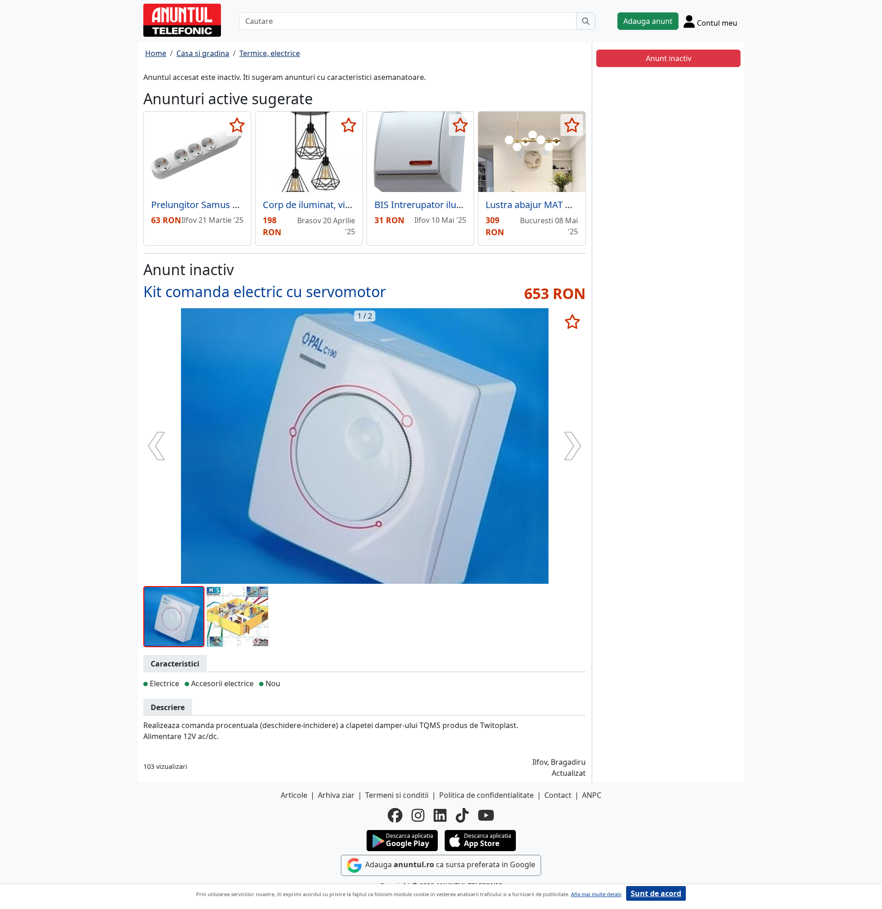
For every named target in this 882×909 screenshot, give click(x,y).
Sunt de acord (656, 893)
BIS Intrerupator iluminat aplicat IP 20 (454, 204)
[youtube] (486, 815)
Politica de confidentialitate (486, 795)
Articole (294, 795)
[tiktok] (462, 815)
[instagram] (418, 815)
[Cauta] (585, 21)
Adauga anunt (648, 21)
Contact (557, 795)
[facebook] (395, 815)
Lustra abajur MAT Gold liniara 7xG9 (562, 204)
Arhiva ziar (336, 795)
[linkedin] (440, 815)
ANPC (591, 795)
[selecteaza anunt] (237, 125)
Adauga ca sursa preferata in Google (449, 864)
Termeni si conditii (397, 795)
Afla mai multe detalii (596, 894)
